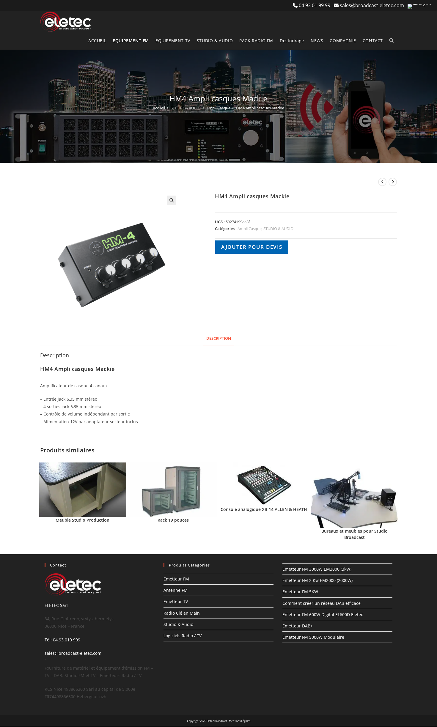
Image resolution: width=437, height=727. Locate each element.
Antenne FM (176, 590)
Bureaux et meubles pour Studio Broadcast (354, 534)
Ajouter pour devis (251, 246)
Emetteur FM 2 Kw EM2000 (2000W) (317, 580)
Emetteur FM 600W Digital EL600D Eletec (322, 614)
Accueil (159, 108)
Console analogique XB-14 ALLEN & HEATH (264, 509)
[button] (171, 200)
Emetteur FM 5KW (300, 591)
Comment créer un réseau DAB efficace (321, 603)
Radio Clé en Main (182, 613)
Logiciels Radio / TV (183, 635)
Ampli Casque (218, 108)
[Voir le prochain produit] (393, 182)
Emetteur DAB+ (297, 626)
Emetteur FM (176, 579)
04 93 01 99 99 (316, 5)
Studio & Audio (178, 624)
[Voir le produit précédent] (382, 182)
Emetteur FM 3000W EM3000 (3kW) (316, 569)
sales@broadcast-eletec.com (372, 5)
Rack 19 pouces (173, 520)
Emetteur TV (176, 601)
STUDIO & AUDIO (186, 108)
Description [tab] (218, 338)
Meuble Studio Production (82, 520)
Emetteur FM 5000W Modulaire (313, 637)
